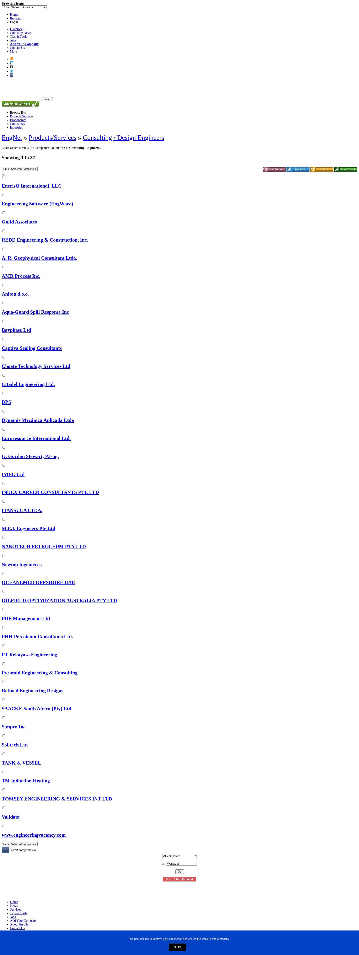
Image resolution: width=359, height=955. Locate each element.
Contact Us (17, 47)
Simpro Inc (14, 726)
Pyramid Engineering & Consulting (39, 672)
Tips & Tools (18, 36)
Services (15, 909)
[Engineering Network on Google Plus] (11, 67)
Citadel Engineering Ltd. (28, 384)
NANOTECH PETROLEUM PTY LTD (44, 546)
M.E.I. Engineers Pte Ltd (28, 528)
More (13, 51)
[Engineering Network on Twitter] (11, 71)
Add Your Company (23, 920)
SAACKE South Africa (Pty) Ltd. (37, 708)
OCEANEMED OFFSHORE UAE (38, 582)
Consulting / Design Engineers (123, 137)
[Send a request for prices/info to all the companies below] (179, 880)
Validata (11, 817)
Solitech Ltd (15, 745)
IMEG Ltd (13, 474)
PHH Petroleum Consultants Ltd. (37, 636)
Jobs (13, 40)
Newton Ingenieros (22, 564)
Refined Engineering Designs (32, 690)
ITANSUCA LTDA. (22, 510)
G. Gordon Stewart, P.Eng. (30, 456)
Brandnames (18, 120)
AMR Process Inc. (21, 276)
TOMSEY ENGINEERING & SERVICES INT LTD (57, 799)
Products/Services (21, 116)
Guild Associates (19, 222)
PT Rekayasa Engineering (29, 654)
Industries (16, 127)
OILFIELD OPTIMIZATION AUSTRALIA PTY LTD (59, 600)
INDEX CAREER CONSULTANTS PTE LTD (50, 492)
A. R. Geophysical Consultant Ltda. (39, 258)
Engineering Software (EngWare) (37, 203)
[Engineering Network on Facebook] (11, 75)
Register (15, 18)
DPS (6, 402)
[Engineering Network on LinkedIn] (11, 63)
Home (14, 14)
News (14, 905)
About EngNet (19, 924)
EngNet (12, 137)
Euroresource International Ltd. (36, 438)
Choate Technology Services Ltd (36, 366)
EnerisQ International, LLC (32, 186)
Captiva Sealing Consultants (32, 348)
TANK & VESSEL (21, 763)
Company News (20, 32)
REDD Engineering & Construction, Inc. (45, 240)
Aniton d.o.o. (15, 294)
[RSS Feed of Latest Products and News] (11, 59)
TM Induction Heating (26, 780)
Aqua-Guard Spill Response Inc (35, 312)
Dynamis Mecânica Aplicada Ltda (38, 420)
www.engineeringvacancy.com (34, 835)
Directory (16, 29)
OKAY (177, 947)
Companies (17, 123)
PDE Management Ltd (26, 618)
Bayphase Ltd (16, 330)
